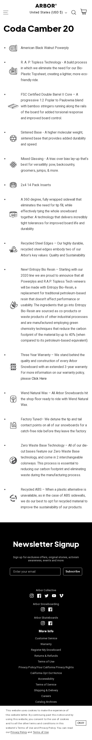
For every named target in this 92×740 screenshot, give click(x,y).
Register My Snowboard (46, 649)
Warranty (46, 644)
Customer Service (46, 638)
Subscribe (72, 571)
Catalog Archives (46, 701)
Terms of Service (46, 684)
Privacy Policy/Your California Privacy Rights (46, 667)
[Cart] (84, 13)
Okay (80, 723)
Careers (46, 696)
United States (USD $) (46, 12)
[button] (5, 12)
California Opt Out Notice (46, 673)
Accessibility (46, 678)
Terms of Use (46, 661)
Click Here (39, 378)
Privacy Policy (18, 732)
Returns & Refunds (46, 655)
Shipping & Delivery (46, 690)
